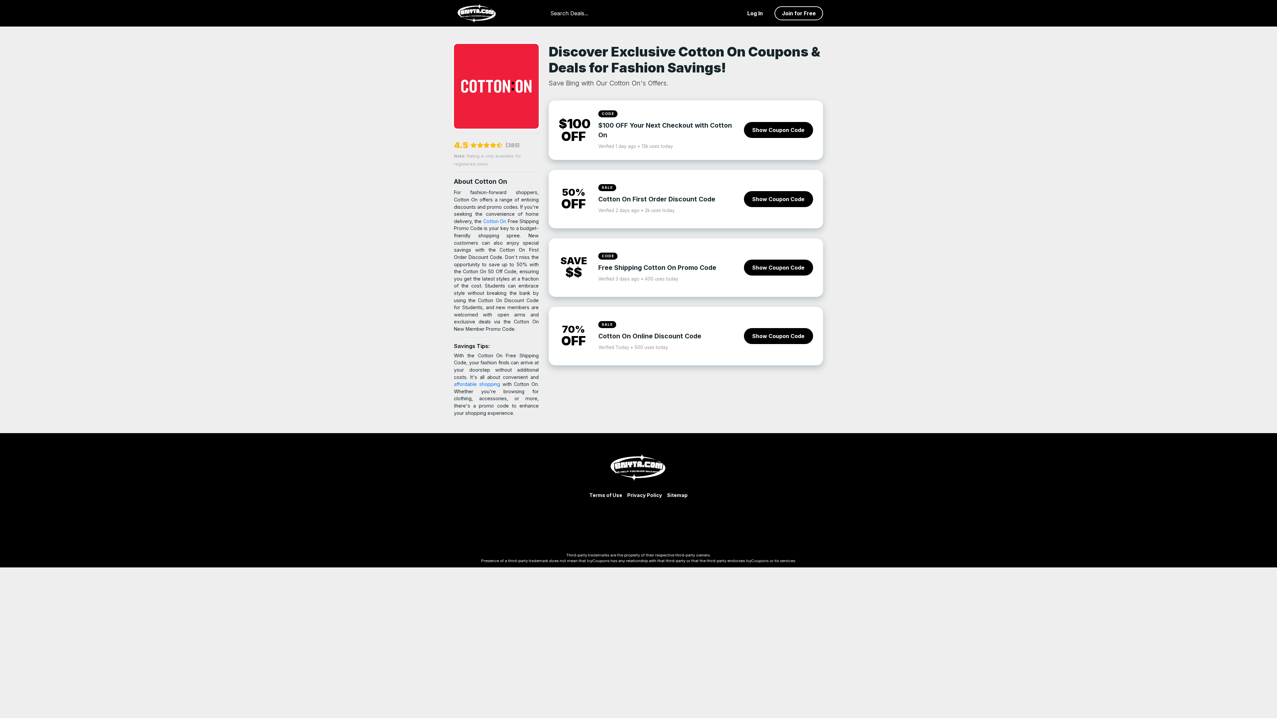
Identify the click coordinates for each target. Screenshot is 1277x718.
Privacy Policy (644, 495)
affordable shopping (478, 384)
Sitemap (677, 495)
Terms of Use (605, 495)
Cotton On (495, 221)
